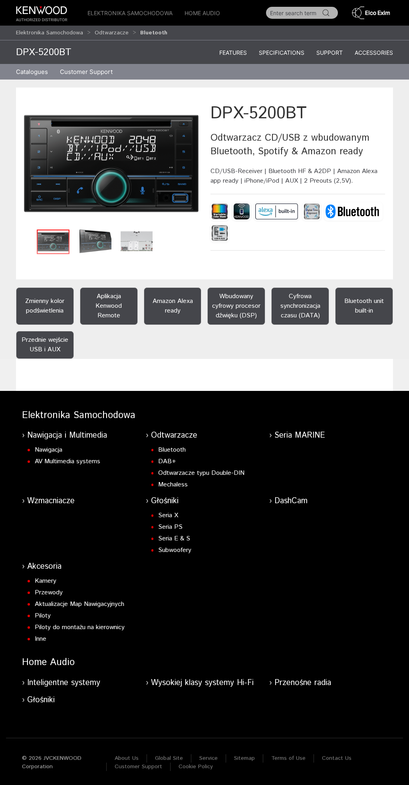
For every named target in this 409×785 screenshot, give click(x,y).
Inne (40, 639)
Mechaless (173, 484)
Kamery (45, 581)
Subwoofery (174, 550)
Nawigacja (48, 449)
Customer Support (138, 767)
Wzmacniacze (51, 501)
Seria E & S (174, 538)
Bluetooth (172, 449)
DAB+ (167, 461)
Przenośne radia (302, 683)
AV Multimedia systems (67, 461)
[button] (111, 163)
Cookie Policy (196, 767)
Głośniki (165, 501)
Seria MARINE (299, 435)
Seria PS (170, 527)
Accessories (374, 52)
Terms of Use (288, 758)
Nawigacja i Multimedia (67, 435)
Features (233, 52)
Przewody (49, 592)
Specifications (281, 52)
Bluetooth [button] (153, 33)
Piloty (43, 615)
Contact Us (336, 758)
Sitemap (244, 758)
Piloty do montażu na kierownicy (80, 627)
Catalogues (32, 72)
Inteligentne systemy (63, 683)
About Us (127, 758)
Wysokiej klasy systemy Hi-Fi (202, 683)
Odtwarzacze (112, 33)
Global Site (169, 758)
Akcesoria (44, 566)
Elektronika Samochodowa (130, 13)
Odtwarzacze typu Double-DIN (201, 473)
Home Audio (202, 13)
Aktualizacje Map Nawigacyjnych (79, 604)
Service (208, 758)
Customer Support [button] (86, 72)
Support (329, 52)
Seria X (168, 515)
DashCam (291, 501)
